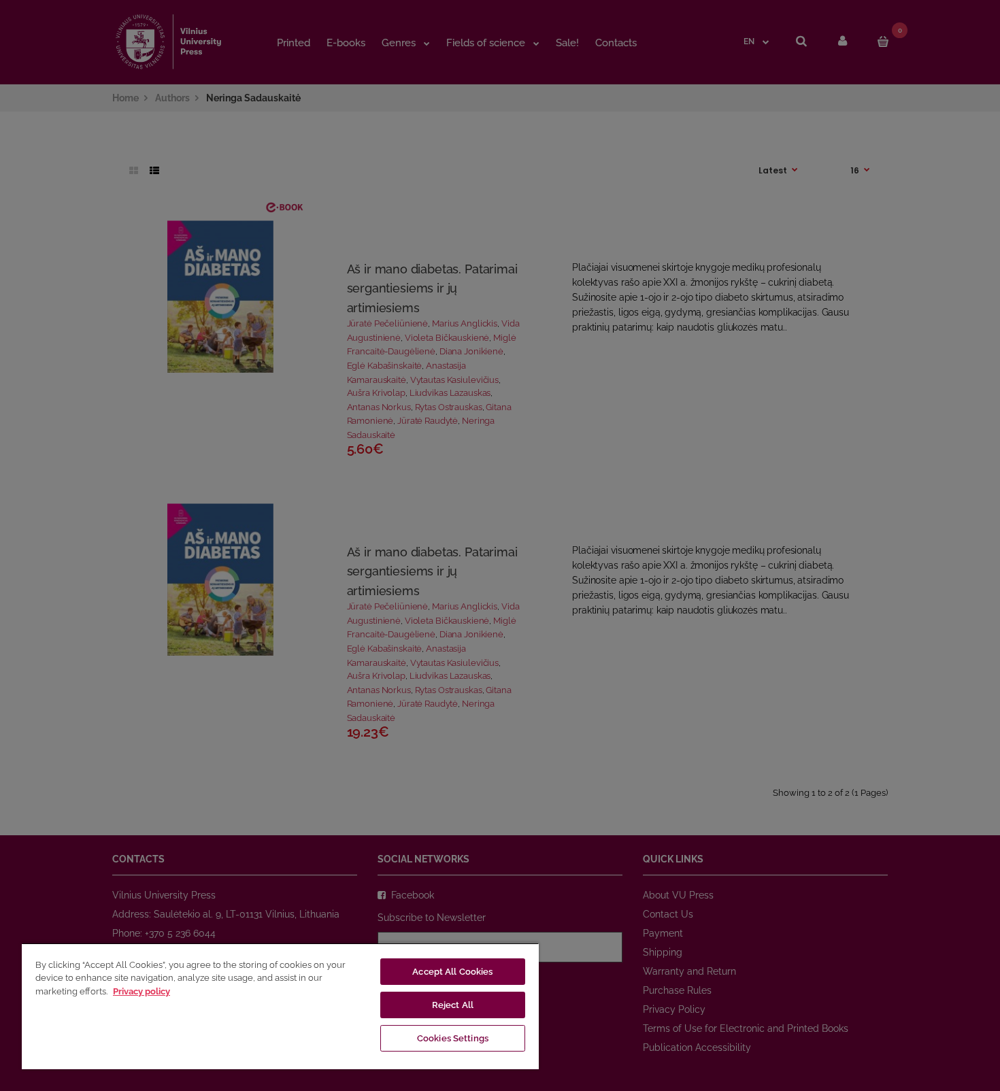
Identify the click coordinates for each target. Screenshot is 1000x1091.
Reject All (452, 1005)
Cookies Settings (452, 1038)
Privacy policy (141, 991)
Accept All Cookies (452, 972)
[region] (280, 1006)
